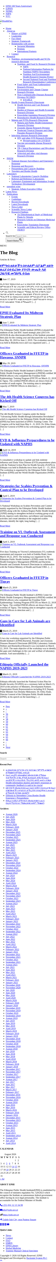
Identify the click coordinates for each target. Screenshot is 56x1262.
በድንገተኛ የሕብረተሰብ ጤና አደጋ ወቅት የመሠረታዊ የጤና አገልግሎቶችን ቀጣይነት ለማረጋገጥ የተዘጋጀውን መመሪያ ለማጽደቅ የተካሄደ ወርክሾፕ (30, 790)
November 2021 (13, 957)
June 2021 (10, 970)
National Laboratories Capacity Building (29, 176)
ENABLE (27, 100)
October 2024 (12, 868)
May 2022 (10, 942)
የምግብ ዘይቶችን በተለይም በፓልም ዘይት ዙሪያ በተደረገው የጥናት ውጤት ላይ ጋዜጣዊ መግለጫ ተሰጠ (27, 269)
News (8, 1235)
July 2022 (10, 936)
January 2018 (12, 1067)
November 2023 (13, 896)
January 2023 (12, 921)
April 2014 (11, 1143)
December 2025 (13, 832)
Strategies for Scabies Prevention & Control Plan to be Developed (26, 488)
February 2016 (12, 1112)
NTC (8, 16)
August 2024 (12, 873)
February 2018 (12, 1064)
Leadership (16, 36)
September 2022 (13, 931)
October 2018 (12, 1044)
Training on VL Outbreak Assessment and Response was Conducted (27, 534)
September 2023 (13, 901)
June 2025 (10, 847)
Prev (8, 706)
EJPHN (9, 8)
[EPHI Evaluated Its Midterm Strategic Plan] (28, 325)
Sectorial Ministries (26, 46)
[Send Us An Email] (8, 1224)
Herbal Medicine (13, 1248)
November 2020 (13, 987)
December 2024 (13, 863)
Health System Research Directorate (27, 102)
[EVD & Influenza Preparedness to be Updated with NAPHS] (28, 453)
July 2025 (10, 845)
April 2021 (11, 975)
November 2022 (13, 926)
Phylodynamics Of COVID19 (36, 140)
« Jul (2, 1179)
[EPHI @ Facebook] (3, 1224)
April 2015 (11, 1133)
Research (11, 56)
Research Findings (19, 212)
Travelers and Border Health (24, 171)
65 (7, 737)
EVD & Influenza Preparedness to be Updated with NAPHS (27, 442)
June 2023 (10, 908)
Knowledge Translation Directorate (33, 225)
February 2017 (12, 1092)
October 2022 (12, 929)
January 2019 (12, 1036)
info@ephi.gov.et (10, 1210)
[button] (7, 233)
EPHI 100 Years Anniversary (19, 6)
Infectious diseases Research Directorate (29, 135)
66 (7, 739)
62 (7, 729)
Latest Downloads (19, 204)
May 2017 (10, 1087)
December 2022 (13, 924)
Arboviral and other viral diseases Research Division (32, 154)
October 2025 (12, 837)
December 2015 (13, 1118)
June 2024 (10, 878)
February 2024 (12, 888)
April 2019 (11, 1028)
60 (7, 724)
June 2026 (10, 819)
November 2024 (13, 865)
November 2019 (13, 1010)
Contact (9, 1238)
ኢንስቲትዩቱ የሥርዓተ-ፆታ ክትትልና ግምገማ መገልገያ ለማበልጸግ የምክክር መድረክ (29, 771)
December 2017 (13, 1069)
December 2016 (13, 1095)
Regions (21, 49)
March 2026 (11, 824)
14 (13, 1166)
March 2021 (11, 977)
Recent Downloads (20, 202)
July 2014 (10, 1140)
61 (7, 727)
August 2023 (12, 903)
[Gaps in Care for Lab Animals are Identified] (28, 633)
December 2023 (13, 893)
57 (7, 716)
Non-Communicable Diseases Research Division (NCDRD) (35, 95)
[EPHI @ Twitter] (1, 1224)
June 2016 (10, 1105)
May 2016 (10, 1107)
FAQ (8, 1240)
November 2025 (13, 834)
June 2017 (10, 1084)
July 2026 (10, 817)
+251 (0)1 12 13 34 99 (12, 1205)
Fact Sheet (16, 38)
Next (8, 747)
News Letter (17, 207)
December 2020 (13, 985)
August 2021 (12, 965)
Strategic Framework (20, 41)
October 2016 (12, 1100)
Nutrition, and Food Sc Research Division (36, 64)
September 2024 (13, 870)
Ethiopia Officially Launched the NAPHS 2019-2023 (24, 666)
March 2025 (11, 855)
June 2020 (10, 993)
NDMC (9, 11)
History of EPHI (18, 33)
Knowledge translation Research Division (36, 115)
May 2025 (10, 850)
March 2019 (11, 1031)
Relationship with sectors (22, 43)
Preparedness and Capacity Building (27, 168)
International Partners (26, 51)
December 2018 (13, 1038)
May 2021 (10, 972)
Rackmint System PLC (36, 1258)
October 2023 (12, 898)
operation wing (13, 186)
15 (16, 1166)
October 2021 (12, 959)
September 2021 (13, 962)
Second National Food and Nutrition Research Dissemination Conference (39, 80)
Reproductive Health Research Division (35, 117)
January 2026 (12, 829)
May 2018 (10, 1056)
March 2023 (11, 916)
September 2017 (13, 1077)
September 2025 (13, 840)
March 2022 (11, 947)
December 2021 (13, 954)
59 (7, 722)
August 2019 (12, 1018)
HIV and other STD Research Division (35, 138)
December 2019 (13, 1008)
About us (11, 31)
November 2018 (13, 1041)
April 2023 (11, 914)
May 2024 (10, 880)
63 (7, 732)
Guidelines (16, 199)
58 (7, 719)
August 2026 (12, 814)
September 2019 (13, 1016)
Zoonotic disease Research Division (33, 128)
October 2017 (12, 1074)
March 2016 (11, 1110)
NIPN (8, 13)
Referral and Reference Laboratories (27, 179)
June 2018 (10, 1054)
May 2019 (10, 1026)
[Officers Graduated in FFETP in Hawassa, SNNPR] (28, 366)
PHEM (10, 158)
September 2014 (13, 1135)
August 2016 (12, 1102)
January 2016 (12, 1115)
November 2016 (13, 1097)
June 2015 (10, 1128)
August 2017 (12, 1079)
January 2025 (12, 860)
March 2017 (11, 1089)
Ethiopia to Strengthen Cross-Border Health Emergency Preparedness (25, 796)
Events (14, 196)
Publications (12, 194)
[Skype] (5, 1224)
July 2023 (10, 906)
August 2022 (12, 934)
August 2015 (12, 1125)
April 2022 (11, 944)
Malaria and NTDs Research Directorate (29, 120)
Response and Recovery (22, 166)
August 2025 (12, 842)
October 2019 (12, 1013)
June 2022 (10, 939)
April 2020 (11, 998)
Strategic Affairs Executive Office (26, 189)
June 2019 (10, 1023)
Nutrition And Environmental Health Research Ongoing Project (38, 75)
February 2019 (12, 1033)
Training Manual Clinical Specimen (22, 1251)
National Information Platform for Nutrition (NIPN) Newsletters (38, 70)
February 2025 (12, 857)
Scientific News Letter (21, 209)
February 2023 (12, 919)
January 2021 (12, 982)
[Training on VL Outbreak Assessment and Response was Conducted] (28, 545)
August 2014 (12, 1138)
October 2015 (12, 1123)
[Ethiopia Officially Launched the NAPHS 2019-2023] (28, 677)
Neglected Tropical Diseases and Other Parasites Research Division (35, 131)
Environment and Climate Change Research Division (32, 90)
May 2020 (10, 995)
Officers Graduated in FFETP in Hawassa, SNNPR (24, 355)
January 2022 (12, 952)
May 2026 (10, 822)
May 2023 (10, 911)
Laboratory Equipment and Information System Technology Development (32, 182)
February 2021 (12, 980)
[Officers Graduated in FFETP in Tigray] (28, 590)
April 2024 (11, 883)
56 (7, 714)
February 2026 (12, 827)
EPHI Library (12, 1245)
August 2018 (12, 1049)
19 (7, 1170)
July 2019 (10, 1021)
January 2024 (12, 891)
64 (7, 734)
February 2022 (12, 949)
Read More (5, 307)
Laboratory (12, 174)
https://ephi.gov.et (11, 1215)
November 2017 (13, 1072)
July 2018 (10, 1051)
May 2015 (10, 1130)
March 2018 (11, 1061)
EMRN (9, 1243)
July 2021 (10, 967)
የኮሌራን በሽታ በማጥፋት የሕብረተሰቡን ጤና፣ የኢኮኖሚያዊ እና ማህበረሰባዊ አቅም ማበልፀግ (25, 801)
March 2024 (11, 885)
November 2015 (13, 1120)
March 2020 (11, 1000)
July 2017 (10, 1082)
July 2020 (10, 990)
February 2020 (12, 1003)
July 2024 (10, 875)
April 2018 (11, 1059)
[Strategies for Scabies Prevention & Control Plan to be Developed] (28, 499)
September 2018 (13, 1046)
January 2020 (12, 1005)
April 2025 (11, 852)
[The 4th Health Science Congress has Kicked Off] (28, 409)
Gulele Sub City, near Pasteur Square (19, 1219)
